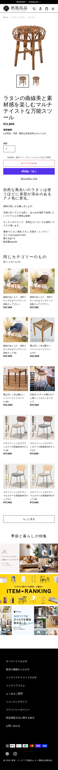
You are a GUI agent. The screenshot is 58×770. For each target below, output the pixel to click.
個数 (5, 143)
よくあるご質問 (14, 693)
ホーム (5, 17)
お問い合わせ (13, 725)
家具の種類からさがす (18, 669)
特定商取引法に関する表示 (20, 717)
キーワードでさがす (16, 661)
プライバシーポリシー (18, 709)
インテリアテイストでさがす (21, 677)
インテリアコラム (15, 685)
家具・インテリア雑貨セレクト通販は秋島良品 (32, 760)
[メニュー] (53, 8)
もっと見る (29, 519)
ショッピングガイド (16, 701)
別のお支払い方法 (29, 178)
